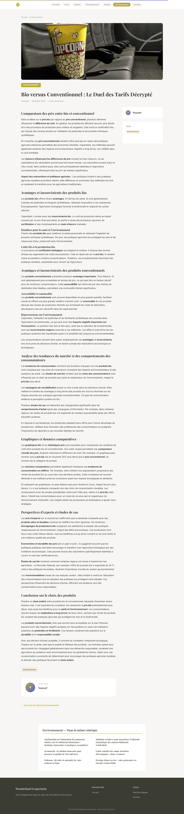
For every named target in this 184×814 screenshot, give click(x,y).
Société (137, 5)
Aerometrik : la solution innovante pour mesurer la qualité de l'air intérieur (62, 752)
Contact (136, 797)
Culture (77, 5)
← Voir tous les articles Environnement (40, 705)
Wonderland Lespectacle (31, 789)
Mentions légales (140, 792)
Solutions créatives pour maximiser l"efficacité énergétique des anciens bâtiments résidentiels (118, 742)
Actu (67, 5)
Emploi (107, 5)
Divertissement (92, 5)
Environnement (121, 5)
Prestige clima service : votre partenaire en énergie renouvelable (116, 761)
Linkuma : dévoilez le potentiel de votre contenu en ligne (62, 761)
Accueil (56, 5)
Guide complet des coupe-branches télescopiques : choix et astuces (112, 752)
